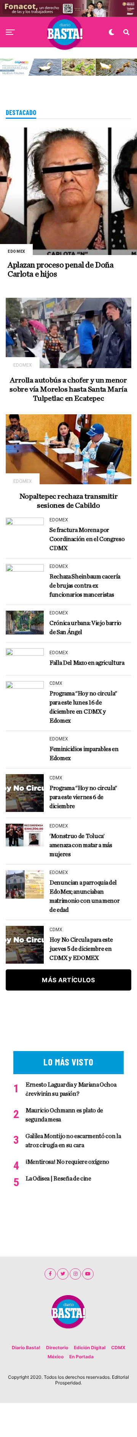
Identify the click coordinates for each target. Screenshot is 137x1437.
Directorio (57, 1347)
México (56, 1356)
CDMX (118, 1347)
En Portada (81, 1356)
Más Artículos (68, 980)
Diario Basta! (26, 1347)
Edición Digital (89, 1347)
